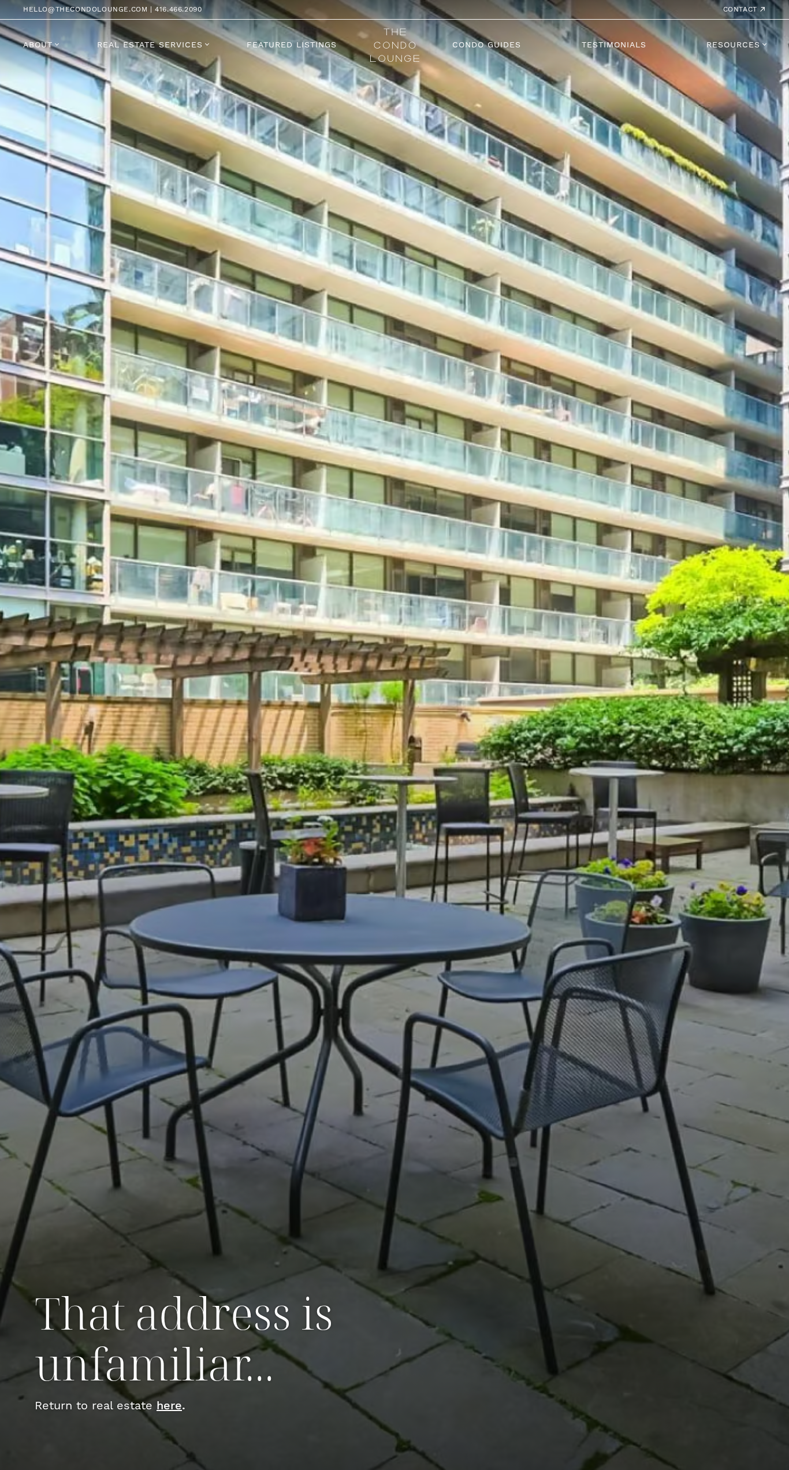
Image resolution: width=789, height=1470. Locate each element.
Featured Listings (292, 44)
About (38, 44)
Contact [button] (741, 9)
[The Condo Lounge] (394, 43)
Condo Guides (486, 44)
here (169, 1405)
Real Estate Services (150, 44)
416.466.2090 (178, 9)
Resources (733, 44)
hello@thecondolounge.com (85, 9)
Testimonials (614, 44)
